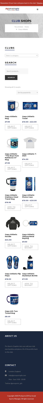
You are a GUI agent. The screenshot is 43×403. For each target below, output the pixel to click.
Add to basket (11, 208)
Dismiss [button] (40, 3)
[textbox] (21, 55)
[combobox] (21, 55)
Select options (12, 127)
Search (11, 77)
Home (27, 27)
